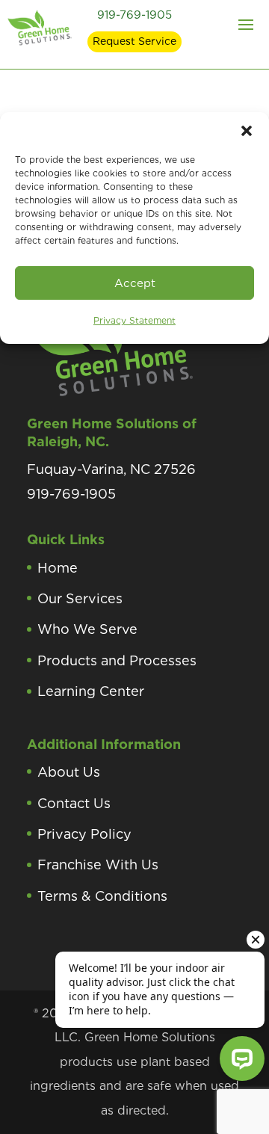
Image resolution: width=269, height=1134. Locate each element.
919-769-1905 (134, 15)
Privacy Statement (134, 320)
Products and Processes (117, 660)
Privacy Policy (84, 834)
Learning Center (90, 691)
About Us (68, 772)
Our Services (80, 598)
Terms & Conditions (102, 896)
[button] (246, 130)
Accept (134, 283)
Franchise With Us (97, 864)
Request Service (134, 41)
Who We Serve (87, 629)
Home (57, 568)
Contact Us (74, 803)
